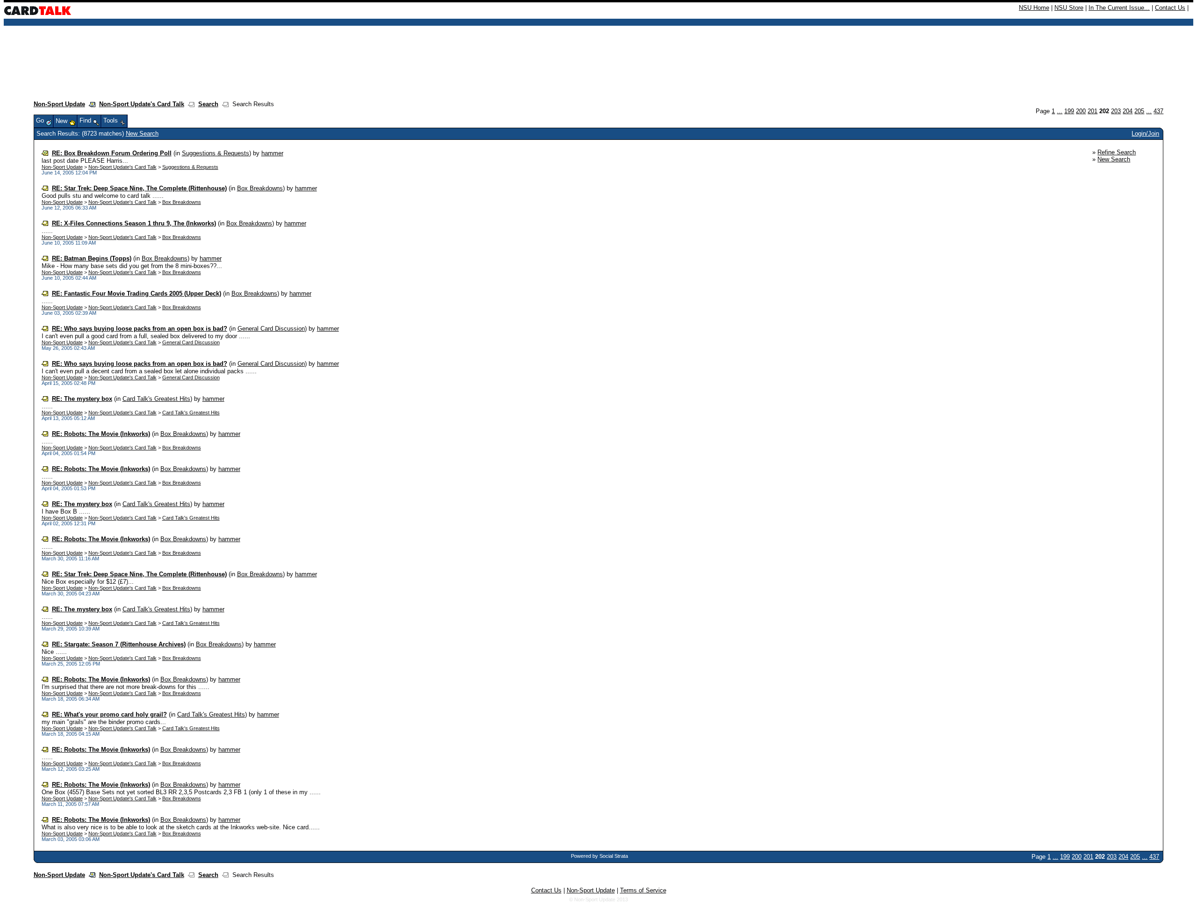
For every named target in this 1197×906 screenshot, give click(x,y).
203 (1116, 111)
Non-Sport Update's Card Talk (141, 104)
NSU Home (1034, 7)
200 (1081, 111)
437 (1158, 111)
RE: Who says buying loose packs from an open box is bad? (139, 328)
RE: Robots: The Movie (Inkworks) (101, 433)
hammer (272, 153)
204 (1127, 111)
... (1059, 111)
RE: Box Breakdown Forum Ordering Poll (112, 153)
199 (1069, 111)
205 (1139, 111)
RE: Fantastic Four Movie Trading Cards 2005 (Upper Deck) (136, 293)
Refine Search (1116, 152)
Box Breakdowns (260, 188)
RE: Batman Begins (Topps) (91, 258)
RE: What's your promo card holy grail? (109, 714)
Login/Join (1145, 133)
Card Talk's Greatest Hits (156, 398)
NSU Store (1068, 7)
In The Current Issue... (1119, 7)
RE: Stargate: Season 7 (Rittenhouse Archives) (119, 644)
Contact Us (1170, 7)
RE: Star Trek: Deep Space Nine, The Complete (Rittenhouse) (139, 188)
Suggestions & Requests (215, 153)
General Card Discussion (271, 328)
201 (1092, 111)
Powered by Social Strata (599, 856)
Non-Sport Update (59, 104)
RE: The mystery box (82, 398)
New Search (142, 133)
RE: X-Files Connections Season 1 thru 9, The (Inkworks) (134, 223)
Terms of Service (643, 890)
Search (208, 104)
